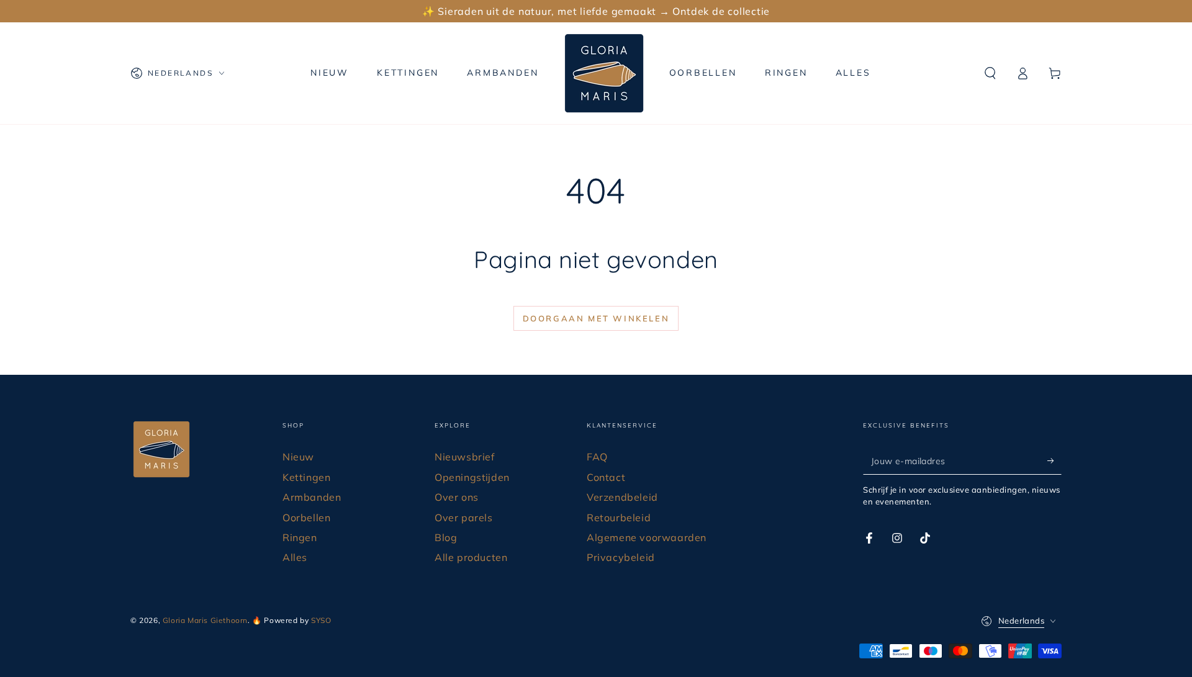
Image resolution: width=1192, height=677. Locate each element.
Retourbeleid (619, 517)
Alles (294, 557)
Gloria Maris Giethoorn (205, 620)
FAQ (597, 457)
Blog (446, 537)
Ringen (299, 537)
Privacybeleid (621, 557)
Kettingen (306, 477)
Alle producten (471, 557)
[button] (990, 73)
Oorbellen (306, 517)
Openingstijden (472, 477)
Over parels (464, 517)
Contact (606, 477)
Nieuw (298, 457)
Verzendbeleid (622, 497)
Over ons (457, 497)
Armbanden (311, 497)
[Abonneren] (1054, 460)
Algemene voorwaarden (647, 537)
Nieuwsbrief (465, 457)
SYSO (321, 620)
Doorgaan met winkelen (596, 318)
